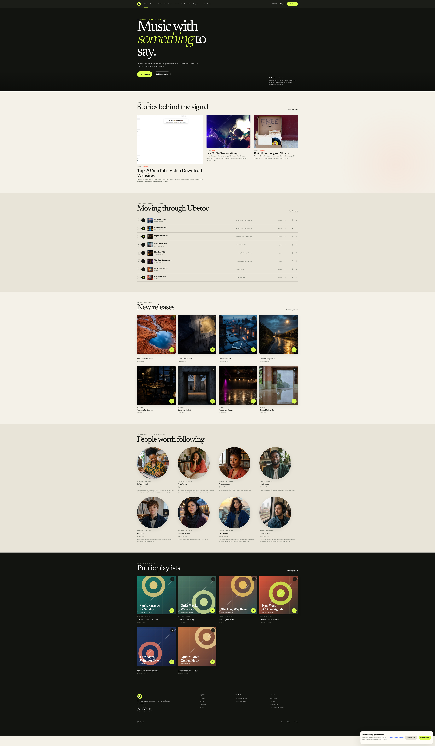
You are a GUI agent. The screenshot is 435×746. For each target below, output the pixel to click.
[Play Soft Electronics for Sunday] (171, 610)
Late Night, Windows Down (147, 670)
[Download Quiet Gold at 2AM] (213, 318)
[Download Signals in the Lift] (292, 236)
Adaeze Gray (182, 361)
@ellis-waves (141, 536)
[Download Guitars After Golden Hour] (213, 630)
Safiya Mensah (142, 484)
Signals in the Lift (161, 235)
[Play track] (143, 220)
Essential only (411, 737)
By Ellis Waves (182, 622)
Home (146, 4)
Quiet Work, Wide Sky (186, 619)
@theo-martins (264, 536)
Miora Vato (140, 361)
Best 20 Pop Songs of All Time (271, 153)
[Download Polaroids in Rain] (292, 245)
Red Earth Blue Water (145, 358)
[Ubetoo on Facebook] (144, 709)
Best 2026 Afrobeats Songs (222, 153)
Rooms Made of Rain (267, 410)
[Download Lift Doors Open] (292, 228)
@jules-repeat (182, 536)
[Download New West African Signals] (295, 579)
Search (202, 701)
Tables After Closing (145, 410)
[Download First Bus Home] (292, 277)
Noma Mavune (158, 221)
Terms (282, 722)
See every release (292, 310)
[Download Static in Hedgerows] (295, 318)
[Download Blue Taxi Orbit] (292, 253)
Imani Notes (264, 484)
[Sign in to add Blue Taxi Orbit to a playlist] (296, 253)
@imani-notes (264, 487)
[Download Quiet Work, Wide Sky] (213, 579)
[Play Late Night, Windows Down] (171, 661)
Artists (203, 4)
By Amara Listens (142, 673)
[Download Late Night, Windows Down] (172, 630)
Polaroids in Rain (160, 244)
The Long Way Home (226, 619)
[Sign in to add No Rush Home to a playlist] (296, 220)
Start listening (144, 74)
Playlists (195, 4)
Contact (272, 701)
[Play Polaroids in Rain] (253, 349)
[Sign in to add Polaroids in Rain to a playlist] (296, 245)
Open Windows (240, 269)
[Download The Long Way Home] (254, 579)
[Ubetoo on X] (139, 709)
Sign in (282, 4)
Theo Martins (265, 533)
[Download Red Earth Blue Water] (172, 318)
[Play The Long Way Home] (253, 610)
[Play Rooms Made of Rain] (294, 401)
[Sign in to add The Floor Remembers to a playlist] (296, 261)
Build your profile (162, 74)
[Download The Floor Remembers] (292, 261)
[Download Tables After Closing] (172, 369)
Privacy (289, 722)
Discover (152, 4)
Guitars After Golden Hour (187, 670)
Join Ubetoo (292, 4)
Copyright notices (240, 701)
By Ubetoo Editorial (265, 622)
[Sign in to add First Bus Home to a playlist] (296, 277)
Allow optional (424, 737)
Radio (189, 4)
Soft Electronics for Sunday (147, 619)
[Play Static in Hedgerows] (294, 349)
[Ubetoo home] (139, 4)
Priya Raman (182, 484)
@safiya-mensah (142, 487)
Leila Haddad (223, 533)
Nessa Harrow (223, 413)
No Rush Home (160, 219)
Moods (183, 4)
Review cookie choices (397, 737)
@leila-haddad (223, 536)
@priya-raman (182, 487)
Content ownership (241, 698)
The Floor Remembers (162, 260)
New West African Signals (269, 619)
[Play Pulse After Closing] (253, 401)
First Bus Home (160, 276)
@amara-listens (223, 487)
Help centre (273, 698)
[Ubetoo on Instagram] (150, 709)
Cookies (296, 722)
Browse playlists (292, 571)
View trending (293, 211)
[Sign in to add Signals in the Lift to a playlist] (296, 236)
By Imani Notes (141, 622)
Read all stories (293, 109)
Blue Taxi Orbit (160, 252)
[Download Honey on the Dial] (292, 269)
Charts (160, 4)
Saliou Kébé (181, 413)
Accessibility (274, 704)
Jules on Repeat (184, 533)
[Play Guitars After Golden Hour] (212, 661)
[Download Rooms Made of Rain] (295, 369)
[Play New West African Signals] (294, 610)
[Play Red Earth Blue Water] (171, 349)
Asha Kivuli (263, 413)
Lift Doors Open (160, 227)
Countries (203, 704)
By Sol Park (222, 622)
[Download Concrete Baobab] (213, 369)
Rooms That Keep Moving (244, 220)
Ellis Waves (141, 533)
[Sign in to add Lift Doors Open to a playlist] (296, 228)
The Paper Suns (159, 246)
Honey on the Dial (161, 268)
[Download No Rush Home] (292, 220)
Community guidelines (277, 707)
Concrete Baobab (184, 410)
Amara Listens (224, 484)
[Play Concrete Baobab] (212, 401)
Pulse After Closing (226, 410)
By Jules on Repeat (183, 673)
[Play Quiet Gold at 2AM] (212, 349)
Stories (209, 4)
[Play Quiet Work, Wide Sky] (212, 610)
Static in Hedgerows (267, 358)
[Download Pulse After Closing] (254, 369)
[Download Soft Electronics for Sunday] (172, 579)
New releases (168, 4)
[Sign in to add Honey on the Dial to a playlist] (296, 269)
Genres (176, 4)
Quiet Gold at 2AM (185, 358)
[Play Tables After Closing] (171, 401)
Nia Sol (156, 270)
